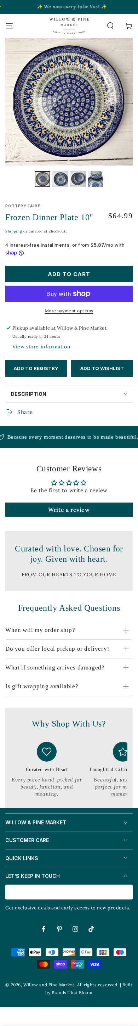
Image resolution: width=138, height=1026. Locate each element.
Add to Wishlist (102, 368)
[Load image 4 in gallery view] (95, 179)
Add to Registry (36, 368)
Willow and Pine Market (48, 984)
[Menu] (9, 26)
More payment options (69, 310)
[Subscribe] (129, 892)
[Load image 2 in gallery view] (60, 179)
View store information (41, 346)
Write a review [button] (69, 509)
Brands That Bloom (72, 992)
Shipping (13, 231)
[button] (110, 26)
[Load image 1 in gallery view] (42, 179)
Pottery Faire (22, 206)
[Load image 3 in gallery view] (78, 179)
